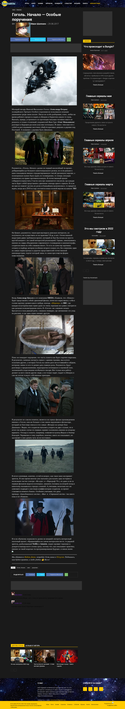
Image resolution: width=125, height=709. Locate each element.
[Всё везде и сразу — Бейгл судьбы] (67, 656)
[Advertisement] (45, 48)
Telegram (60, 557)
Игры (27, 3)
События (68, 3)
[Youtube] (101, 689)
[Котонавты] (8, 6)
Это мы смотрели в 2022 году (20, 664)
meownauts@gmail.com (58, 700)
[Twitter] (90, 689)
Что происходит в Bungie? (99, 46)
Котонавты (95, 235)
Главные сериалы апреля (98, 140)
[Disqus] (44, 615)
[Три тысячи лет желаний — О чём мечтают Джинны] (44, 656)
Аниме (40, 3)
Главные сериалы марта (99, 184)
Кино (33, 3)
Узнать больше (98, 85)
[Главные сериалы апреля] (99, 155)
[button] (109, 3)
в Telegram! (62, 694)
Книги (85, 3)
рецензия (35, 567)
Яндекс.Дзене (30, 557)
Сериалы (49, 3)
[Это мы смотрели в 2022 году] (21, 656)
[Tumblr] (85, 689)
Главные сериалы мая (99, 96)
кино (28, 567)
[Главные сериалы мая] (99, 111)
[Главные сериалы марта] (99, 200)
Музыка (77, 3)
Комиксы (58, 3)
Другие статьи (17, 645)
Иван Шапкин (38, 23)
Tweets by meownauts (90, 278)
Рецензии (19, 9)
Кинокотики (95, 3)
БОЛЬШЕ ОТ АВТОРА (33, 645)
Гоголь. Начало (21, 567)
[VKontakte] (96, 689)
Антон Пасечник (95, 50)
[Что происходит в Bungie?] (99, 62)
